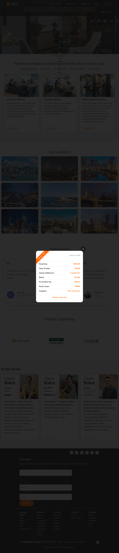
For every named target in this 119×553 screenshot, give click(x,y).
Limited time (41, 256)
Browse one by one (59, 297)
